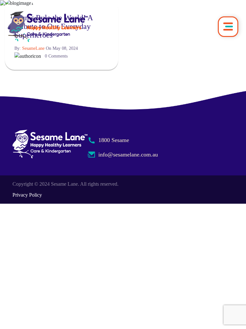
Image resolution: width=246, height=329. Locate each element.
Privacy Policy (27, 195)
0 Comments (56, 56)
